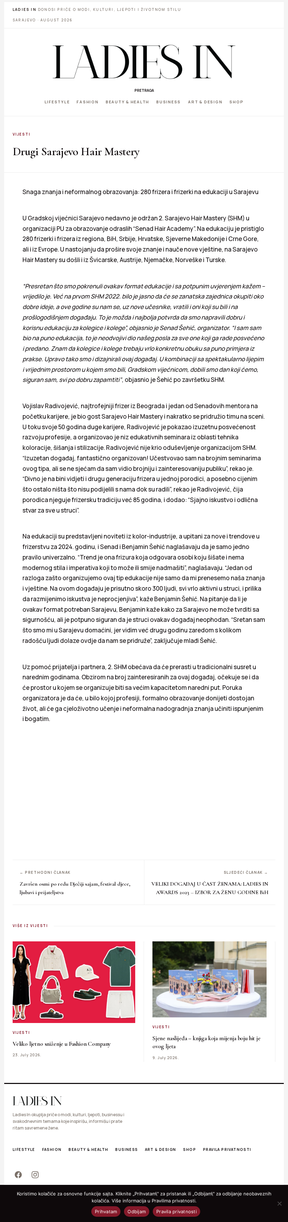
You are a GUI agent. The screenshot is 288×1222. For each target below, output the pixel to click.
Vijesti (22, 134)
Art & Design (205, 101)
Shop (236, 101)
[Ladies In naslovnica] (144, 61)
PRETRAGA (144, 90)
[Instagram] (35, 1174)
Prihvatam (106, 1211)
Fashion (87, 101)
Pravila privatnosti (227, 1149)
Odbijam (136, 1211)
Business (168, 101)
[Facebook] (18, 1174)
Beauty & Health (127, 101)
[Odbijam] (279, 1203)
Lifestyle (57, 101)
